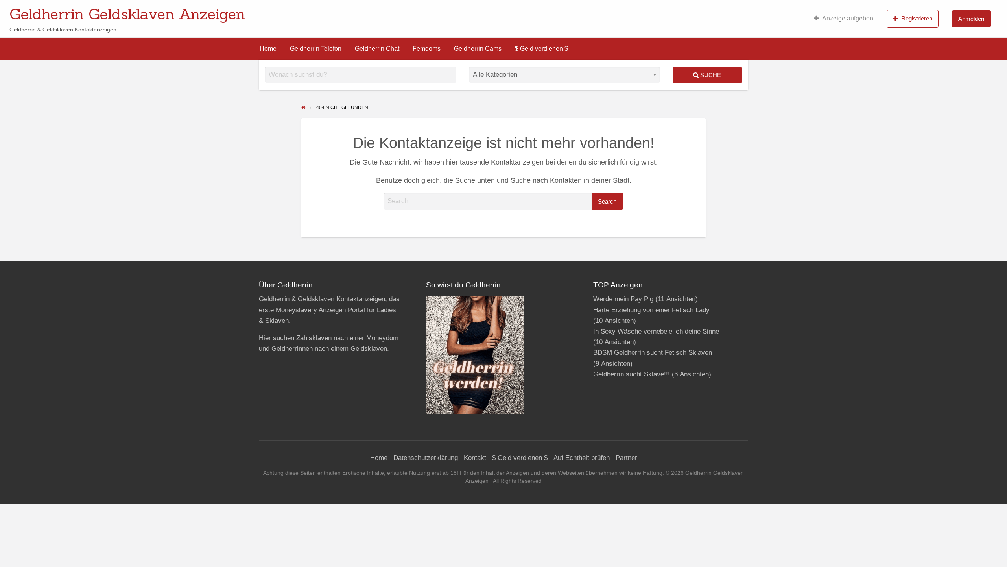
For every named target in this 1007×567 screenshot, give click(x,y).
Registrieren (916, 18)
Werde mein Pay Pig (623, 299)
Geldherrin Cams (478, 48)
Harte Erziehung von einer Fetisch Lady (651, 310)
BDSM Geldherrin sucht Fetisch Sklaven (652, 352)
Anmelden (971, 18)
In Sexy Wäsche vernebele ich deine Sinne (656, 331)
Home (268, 48)
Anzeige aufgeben (847, 18)
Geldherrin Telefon (315, 48)
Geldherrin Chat (377, 48)
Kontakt (475, 457)
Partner (626, 457)
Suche (710, 75)
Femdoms (427, 48)
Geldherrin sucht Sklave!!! (631, 374)
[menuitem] (843, 18)
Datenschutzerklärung (425, 457)
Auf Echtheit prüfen (581, 457)
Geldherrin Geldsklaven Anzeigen (127, 13)
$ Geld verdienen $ (541, 48)
